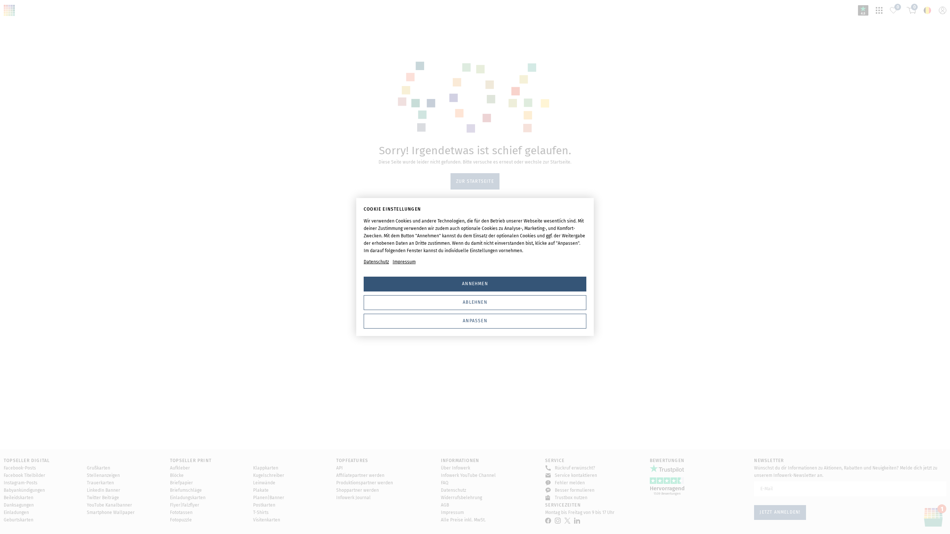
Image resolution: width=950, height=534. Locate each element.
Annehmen (475, 283)
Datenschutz (376, 261)
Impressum (404, 261)
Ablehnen (475, 302)
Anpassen (475, 320)
